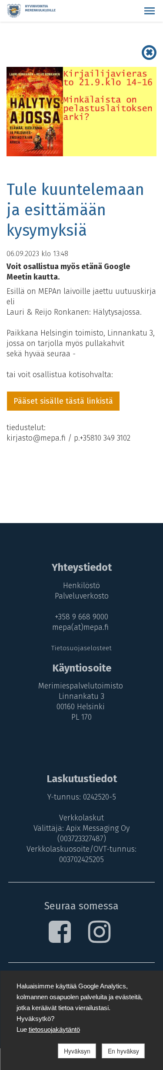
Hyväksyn (77, 1051)
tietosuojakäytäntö (54, 1029)
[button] (149, 11)
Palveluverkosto (82, 596)
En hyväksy (123, 1051)
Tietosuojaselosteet (81, 648)
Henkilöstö (81, 585)
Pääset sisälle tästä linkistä (63, 401)
